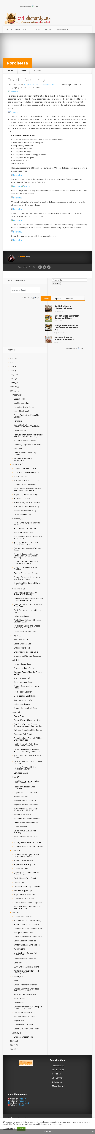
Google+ (22, 1105)
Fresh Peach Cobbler (23, 692)
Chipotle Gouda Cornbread (25, 793)
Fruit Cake (18, 449)
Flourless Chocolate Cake (25, 995)
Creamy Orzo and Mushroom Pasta (26, 687)
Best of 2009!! (20, 399)
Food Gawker (58, 1070)
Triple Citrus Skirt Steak (23, 533)
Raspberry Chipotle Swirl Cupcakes (24, 788)
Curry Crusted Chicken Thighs (26, 967)
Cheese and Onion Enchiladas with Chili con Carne (26, 990)
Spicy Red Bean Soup (23, 682)
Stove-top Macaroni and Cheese (28, 937)
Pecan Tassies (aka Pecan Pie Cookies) (26, 416)
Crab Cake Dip (20, 431)
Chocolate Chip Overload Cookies (28, 846)
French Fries (19, 882)
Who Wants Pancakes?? (24, 1012)
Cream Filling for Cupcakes (25, 985)
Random (69, 299)
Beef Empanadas (21, 403)
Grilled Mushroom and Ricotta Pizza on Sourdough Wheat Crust (28, 751)
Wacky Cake (19, 1003)
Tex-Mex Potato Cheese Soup (26, 507)
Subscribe (56, 283)
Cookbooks (48, 29)
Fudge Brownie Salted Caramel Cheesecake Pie (66, 327)
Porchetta (18, 421)
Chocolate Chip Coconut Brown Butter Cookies (27, 584)
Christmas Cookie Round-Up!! (26, 472)
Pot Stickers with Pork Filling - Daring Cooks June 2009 (26, 745)
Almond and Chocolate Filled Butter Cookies (26, 873)
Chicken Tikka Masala (23, 916)
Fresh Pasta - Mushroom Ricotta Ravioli (27, 611)
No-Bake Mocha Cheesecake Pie (63, 307)
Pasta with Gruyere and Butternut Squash (28, 549)
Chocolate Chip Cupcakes (25, 959)
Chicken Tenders (21, 868)
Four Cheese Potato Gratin (25, 529)
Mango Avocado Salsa (23, 933)
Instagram (23, 1101)
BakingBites (57, 1082)
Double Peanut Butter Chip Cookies (25, 454)
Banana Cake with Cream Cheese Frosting (28, 762)
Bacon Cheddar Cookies (24, 644)
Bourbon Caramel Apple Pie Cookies (25, 568)
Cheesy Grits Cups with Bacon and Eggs (66, 317)
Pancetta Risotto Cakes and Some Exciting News (26, 543)
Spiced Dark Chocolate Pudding (27, 920)
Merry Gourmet (58, 1086)
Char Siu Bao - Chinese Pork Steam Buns (25, 954)
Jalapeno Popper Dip (23, 890)
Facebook (44, 267)
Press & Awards (62, 29)
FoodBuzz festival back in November (39, 84)
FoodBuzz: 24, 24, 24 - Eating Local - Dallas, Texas (26, 782)
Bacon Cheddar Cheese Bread (27, 925)
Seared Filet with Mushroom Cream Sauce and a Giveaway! (27, 426)
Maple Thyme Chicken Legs (26, 494)
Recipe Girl (56, 1074)
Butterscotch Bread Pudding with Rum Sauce (28, 538)
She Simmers (57, 1078)
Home (9, 29)
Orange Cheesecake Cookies (26, 573)
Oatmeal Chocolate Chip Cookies (28, 730)
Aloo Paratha (19, 949)
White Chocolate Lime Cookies (27, 945)
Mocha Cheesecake (22, 815)
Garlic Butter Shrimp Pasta (25, 898)
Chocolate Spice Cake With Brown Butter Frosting (25, 594)
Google (40, 267)
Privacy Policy (24, 1118)
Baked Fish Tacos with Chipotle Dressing (27, 756)
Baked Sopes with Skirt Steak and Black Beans (28, 605)
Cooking (36, 29)
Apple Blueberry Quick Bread (26, 805)
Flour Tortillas (19, 999)
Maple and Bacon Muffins (24, 894)
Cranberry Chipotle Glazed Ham (27, 445)
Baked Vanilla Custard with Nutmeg (25, 832)
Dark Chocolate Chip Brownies (27, 886)
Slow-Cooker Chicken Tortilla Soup (26, 837)
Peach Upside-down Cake (25, 632)
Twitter (49, 267)
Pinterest (22, 1099)
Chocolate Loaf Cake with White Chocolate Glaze (27, 739)
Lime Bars (18, 963)
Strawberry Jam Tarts (23, 700)
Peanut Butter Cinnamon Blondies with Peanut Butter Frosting (28, 436)
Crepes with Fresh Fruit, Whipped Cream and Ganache (28, 1008)
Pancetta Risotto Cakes (24, 407)
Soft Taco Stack (21, 773)
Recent (46, 299)
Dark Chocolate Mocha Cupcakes (28, 903)
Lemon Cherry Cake (22, 664)
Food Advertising (25, 6)
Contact (11, 1118)
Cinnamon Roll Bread (23, 734)
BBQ (23, 71)
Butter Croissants (21, 476)
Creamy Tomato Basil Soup (25, 708)
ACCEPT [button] (21, 1129)
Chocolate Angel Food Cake (26, 652)
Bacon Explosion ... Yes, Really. (27, 1029)
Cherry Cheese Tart (22, 678)
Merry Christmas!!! (21, 411)
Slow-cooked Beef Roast (24, 696)
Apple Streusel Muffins (23, 860)
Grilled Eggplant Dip (22, 515)
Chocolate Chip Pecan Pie (25, 485)
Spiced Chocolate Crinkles (25, 441)
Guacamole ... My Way (23, 1025)
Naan (16, 981)
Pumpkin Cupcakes (22, 498)
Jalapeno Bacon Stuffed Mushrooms (24, 459)
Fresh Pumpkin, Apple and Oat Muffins (27, 524)
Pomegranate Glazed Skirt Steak (28, 842)
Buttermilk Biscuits (22, 704)
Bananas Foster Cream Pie (25, 801)
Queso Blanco (20, 716)
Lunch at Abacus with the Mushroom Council (25, 768)
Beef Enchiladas (21, 797)
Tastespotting (58, 1066)
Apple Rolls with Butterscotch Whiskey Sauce (26, 972)
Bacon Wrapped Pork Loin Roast (28, 720)
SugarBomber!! (20, 827)
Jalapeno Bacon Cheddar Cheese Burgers (28, 673)
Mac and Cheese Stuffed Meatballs (64, 338)
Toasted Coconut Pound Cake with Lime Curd (27, 907)
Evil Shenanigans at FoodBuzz (27, 502)
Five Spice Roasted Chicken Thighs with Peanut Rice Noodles (28, 725)
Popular (57, 299)
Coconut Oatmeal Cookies (25, 468)
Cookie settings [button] (9, 1129)
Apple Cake (19, 1021)
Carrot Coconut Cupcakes (25, 941)
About (17, 29)
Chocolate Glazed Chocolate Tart (28, 929)
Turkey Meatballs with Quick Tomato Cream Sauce (26, 810)
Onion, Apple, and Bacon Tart (26, 823)
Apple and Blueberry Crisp (25, 864)
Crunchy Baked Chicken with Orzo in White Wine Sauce (28, 600)
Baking (25, 29)
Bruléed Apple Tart (22, 648)
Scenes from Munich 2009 (25, 511)
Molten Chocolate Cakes (24, 1017)
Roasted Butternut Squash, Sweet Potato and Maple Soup (28, 562)
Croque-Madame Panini (24, 668)
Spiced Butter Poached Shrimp (27, 819)
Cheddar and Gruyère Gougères (27, 656)
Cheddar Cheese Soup (23, 1037)
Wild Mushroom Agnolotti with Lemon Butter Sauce (27, 855)
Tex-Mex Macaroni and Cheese (27, 480)
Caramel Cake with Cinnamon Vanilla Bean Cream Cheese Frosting (26, 556)
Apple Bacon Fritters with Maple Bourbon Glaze (27, 621)
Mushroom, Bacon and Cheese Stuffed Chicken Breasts (27, 627)
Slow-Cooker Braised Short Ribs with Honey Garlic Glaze (27, 490)
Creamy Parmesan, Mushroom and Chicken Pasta (27, 578)
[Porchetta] (13, 92)
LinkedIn (26, 1103)
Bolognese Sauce (21, 616)
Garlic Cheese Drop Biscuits (25, 878)
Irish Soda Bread (21, 640)
